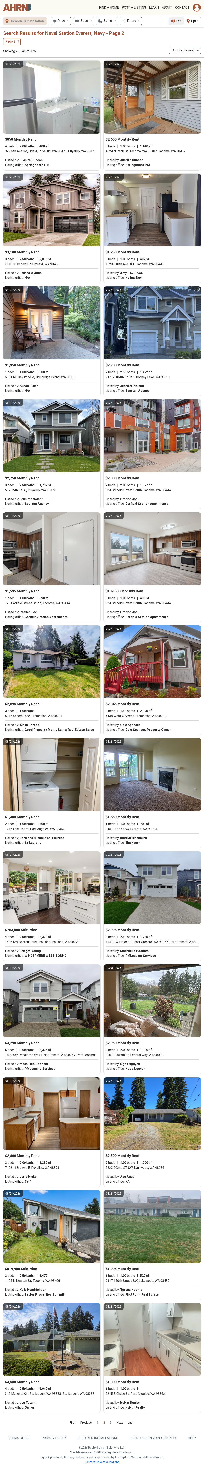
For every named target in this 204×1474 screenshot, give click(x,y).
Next (120, 1422)
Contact (182, 7)
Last (131, 1422)
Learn (154, 7)
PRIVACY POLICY (54, 1438)
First (73, 1422)
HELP (192, 1438)
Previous (86, 1422)
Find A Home (109, 7)
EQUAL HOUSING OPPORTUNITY (153, 1438)
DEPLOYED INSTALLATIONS (97, 1438)
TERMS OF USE (19, 1438)
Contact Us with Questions (102, 1462)
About (167, 7)
